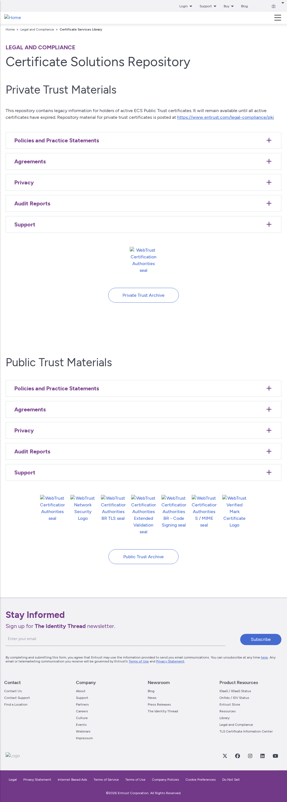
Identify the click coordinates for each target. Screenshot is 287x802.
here (264, 657)
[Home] (12, 17)
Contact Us (13, 691)
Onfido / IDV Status (234, 698)
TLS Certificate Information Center (246, 731)
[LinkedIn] (262, 755)
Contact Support (17, 698)
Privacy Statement (170, 661)
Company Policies (165, 780)
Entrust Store (229, 704)
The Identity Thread (163, 711)
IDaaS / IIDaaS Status (235, 691)
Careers (82, 711)
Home (10, 29)
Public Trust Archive (143, 556)
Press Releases (159, 704)
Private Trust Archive (143, 295)
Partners (82, 704)
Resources (227, 711)
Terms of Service (106, 780)
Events (81, 725)
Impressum (84, 738)
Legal (13, 780)
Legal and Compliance (37, 29)
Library (224, 718)
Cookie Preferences (201, 780)
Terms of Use (139, 661)
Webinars (83, 731)
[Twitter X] (224, 755)
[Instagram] (250, 755)
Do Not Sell (231, 780)
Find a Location (15, 704)
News (152, 698)
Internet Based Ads (72, 780)
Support (82, 698)
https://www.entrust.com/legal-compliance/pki (225, 117)
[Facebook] (237, 755)
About (80, 691)
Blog (244, 6)
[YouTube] (275, 755)
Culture (82, 718)
